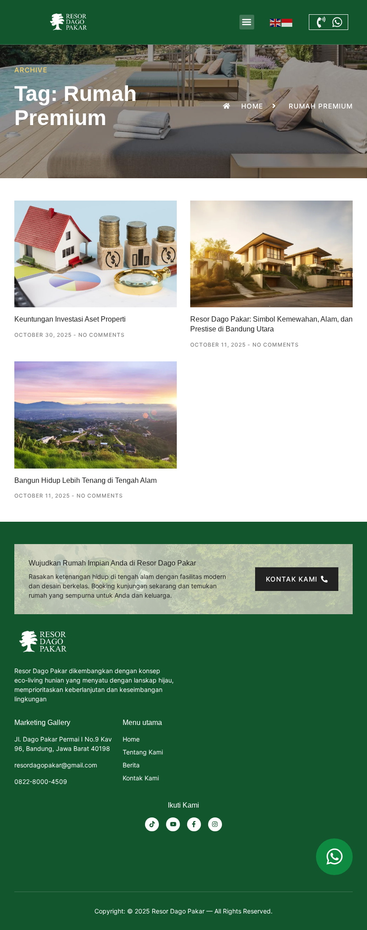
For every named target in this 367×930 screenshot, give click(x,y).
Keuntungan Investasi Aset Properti (70, 319)
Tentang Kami (143, 752)
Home (131, 739)
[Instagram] (215, 824)
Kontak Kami (141, 778)
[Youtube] (173, 824)
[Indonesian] (287, 22)
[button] (246, 22)
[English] (276, 22)
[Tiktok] (152, 824)
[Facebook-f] (194, 824)
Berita (131, 765)
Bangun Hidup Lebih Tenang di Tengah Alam (85, 480)
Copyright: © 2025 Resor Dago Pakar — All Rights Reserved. (183, 911)
